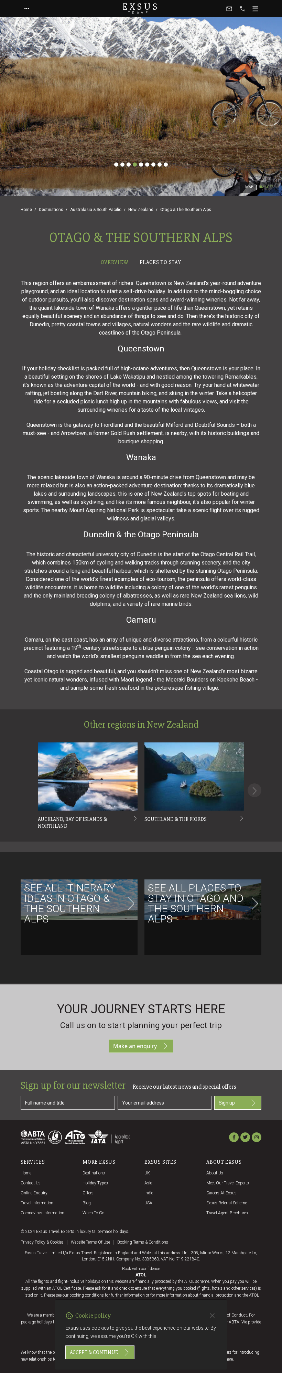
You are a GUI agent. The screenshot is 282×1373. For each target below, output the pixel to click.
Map (249, 187)
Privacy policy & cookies (42, 1242)
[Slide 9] (166, 164)
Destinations (51, 209)
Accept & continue (94, 1352)
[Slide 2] (122, 164)
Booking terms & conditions (142, 1242)
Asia (148, 1183)
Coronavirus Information (42, 1213)
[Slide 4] (135, 164)
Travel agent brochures (227, 1213)
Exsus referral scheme (226, 1203)
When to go (93, 1213)
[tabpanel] (141, 626)
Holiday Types (95, 1183)
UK (147, 1173)
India (148, 1193)
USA (148, 1203)
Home (26, 209)
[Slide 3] (129, 164)
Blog (87, 1203)
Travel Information (37, 1203)
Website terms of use (90, 1242)
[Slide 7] (153, 164)
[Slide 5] (141, 164)
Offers (88, 1193)
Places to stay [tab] (160, 262)
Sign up (227, 1103)
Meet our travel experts (227, 1183)
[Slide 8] (160, 164)
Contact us (31, 1183)
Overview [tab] (114, 262)
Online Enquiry (34, 1193)
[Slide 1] (116, 164)
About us (214, 1173)
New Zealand (140, 209)
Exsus (141, 8)
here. (230, 1359)
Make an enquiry (135, 1046)
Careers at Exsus (221, 1193)
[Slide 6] (147, 164)
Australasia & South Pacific (95, 209)
